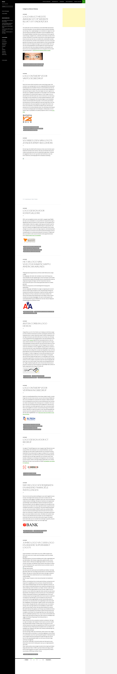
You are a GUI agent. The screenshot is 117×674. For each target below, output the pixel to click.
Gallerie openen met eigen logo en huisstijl (32, 249)
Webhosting (4, 54)
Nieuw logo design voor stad (44, 377)
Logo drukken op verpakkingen (30, 427)
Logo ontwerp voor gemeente (30, 377)
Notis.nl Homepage (5, 11)
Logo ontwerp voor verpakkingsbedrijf (35, 389)
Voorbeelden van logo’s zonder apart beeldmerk (38, 141)
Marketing (4, 44)
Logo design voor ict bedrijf (35, 440)
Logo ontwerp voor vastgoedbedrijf (35, 77)
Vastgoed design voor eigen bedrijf (31, 126)
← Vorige (26, 659)
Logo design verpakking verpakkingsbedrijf (33, 426)
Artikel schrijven (77, 1)
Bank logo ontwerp (28, 530)
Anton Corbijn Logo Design (35, 324)
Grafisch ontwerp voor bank (40, 530)
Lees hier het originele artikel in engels (41, 50)
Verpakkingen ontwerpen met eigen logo (32, 429)
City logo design (27, 375)
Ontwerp (25, 14)
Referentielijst (55, 1)
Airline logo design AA (28, 311)
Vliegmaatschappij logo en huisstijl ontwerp (44, 311)
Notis (3, 1)
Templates (4, 51)
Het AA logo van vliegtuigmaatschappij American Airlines (37, 264)
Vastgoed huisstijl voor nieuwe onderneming (33, 128)
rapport (32, 340)
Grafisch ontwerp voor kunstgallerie (32, 251)
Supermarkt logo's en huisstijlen (31, 654)
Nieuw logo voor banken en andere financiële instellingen (38, 487)
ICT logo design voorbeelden (30, 473)
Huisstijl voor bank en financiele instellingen (33, 532)
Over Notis (62, 1)
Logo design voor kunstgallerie (33, 211)
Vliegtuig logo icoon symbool (30, 313)
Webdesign (4, 52)
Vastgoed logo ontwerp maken (30, 130)
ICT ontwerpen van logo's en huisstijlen (32, 474)
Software (3, 49)
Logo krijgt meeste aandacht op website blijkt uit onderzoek (35, 19)
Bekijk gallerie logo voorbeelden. (33, 235)
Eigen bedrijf (4, 43)
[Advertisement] (74, 17)
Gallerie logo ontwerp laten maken (31, 248)
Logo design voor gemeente (38, 375)
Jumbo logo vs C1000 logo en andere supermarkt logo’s (38, 545)
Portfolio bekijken (46, 1)
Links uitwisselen (69, 1)
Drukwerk (4, 39)
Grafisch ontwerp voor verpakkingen (32, 424)
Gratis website (4, 13)
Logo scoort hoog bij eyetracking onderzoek (33, 65)
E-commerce (4, 41)
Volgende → (49, 659)
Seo (2, 48)
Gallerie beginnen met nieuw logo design (32, 246)
